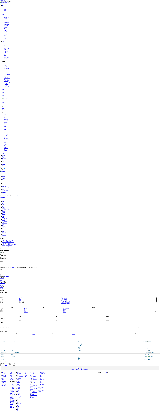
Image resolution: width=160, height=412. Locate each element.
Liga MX (5, 35)
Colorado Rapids (6, 80)
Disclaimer (41, 376)
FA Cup (1, 275)
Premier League (6, 25)
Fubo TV (26, 373)
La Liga (3, 161)
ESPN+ (5, 121)
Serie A (5, 26)
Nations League (6, 23)
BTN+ (4, 137)
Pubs (40, 378)
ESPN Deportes (6, 120)
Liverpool (5, 46)
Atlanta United (12, 391)
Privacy (41, 375)
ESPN (4, 116)
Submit (9, 363)
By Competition (6, 269)
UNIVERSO (5, 129)
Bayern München (6, 56)
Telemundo (5, 128)
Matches (3, 5)
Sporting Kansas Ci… (7, 86)
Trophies (1, 261)
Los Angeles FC (6, 77)
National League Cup (3, 288)
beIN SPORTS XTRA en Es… (6, 221)
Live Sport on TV (42, 383)
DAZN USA (3, 212)
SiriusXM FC (2, 278)
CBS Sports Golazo (6, 138)
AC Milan (5, 53)
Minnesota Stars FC (7, 82)
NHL (44, 384)
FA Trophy (1, 287)
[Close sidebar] (0, 248)
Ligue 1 (5, 28)
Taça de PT (3, 165)
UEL (2, 156)
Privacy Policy (6, 365)
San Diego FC (6, 83)
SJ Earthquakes (12, 398)
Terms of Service (11, 365)
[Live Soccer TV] (2, 0)
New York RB (12, 388)
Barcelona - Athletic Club (33, 373)
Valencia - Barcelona (35, 391)
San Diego (11, 403)
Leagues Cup (5, 34)
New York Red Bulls (7, 69)
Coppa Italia (5, 31)
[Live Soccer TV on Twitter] (42, 389)
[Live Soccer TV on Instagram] (34, 397)
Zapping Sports (6, 150)
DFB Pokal (5, 30)
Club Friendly (5, 38)
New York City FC (6, 68)
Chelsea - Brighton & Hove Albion (34, 378)
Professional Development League (65, 301)
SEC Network (5, 147)
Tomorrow (5, 9)
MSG (4, 145)
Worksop (20, 296)
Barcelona (11, 376)
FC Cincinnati (6, 67)
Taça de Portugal (6, 29)
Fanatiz (5, 114)
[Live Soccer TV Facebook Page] (34, 394)
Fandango (5, 141)
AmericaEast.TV (6, 134)
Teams (3, 41)
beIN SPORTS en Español (5, 209)
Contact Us (41, 382)
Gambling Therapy (104, 372)
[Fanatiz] (16, 195)
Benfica (5, 55)
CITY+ (3, 224)
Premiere (5, 146)
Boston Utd (20, 297)
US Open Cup (5, 18)
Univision (3, 215)
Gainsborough (21, 300)
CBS (4, 115)
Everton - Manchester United (32, 390)
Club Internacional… (7, 64)
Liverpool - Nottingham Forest (33, 376)
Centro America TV (6, 139)
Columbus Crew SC (7, 74)
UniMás (5, 131)
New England (12, 385)
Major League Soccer (6, 17)
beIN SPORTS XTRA (7, 136)
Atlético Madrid (6, 51)
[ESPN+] (18, 195)
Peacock (5, 132)
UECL (3, 157)
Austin (11, 406)
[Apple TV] (8, 195)
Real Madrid (5, 50)
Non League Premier (64, 300)
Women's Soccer (42, 372)
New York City (12, 387)
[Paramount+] (12, 195)
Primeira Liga (4, 192)
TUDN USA (5, 126)
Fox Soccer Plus (6, 119)
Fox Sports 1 (18, 379)
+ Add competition (4, 182)
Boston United (13, 267)
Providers (41, 377)
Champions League (6, 22)
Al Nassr (5, 59)
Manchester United (6, 47)
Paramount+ (18, 382)
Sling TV (26, 372)
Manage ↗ (3, 173)
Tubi (2, 233)
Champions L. (4, 155)
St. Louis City (12, 399)
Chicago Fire (6, 65)
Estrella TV (5, 140)
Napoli (4, 54)
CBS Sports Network (20, 376)
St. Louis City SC (6, 79)
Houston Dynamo (6, 76)
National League (2, 283)
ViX (4, 149)
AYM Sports (5, 135)
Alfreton (20, 298)
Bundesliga (5, 27)
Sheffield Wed (26, 312)
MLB (40, 385)
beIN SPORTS (19, 373)
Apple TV (5, 123)
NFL (42, 384)
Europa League (4, 375)
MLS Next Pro (6, 144)
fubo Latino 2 (4, 227)
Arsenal (5, 44)
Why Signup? (13, 363)
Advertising (41, 374)
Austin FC (6, 85)
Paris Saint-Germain (6, 58)
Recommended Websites (42, 379)
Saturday (5, 10)
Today (4, 8)
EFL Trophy (65, 312)
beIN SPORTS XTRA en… (19, 397)
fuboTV (5, 125)
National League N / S (64, 296)
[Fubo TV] (1, 195)
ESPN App (7, 276)
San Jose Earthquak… (7, 78)
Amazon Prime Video (5, 218)
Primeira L (3, 164)
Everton (5, 49)
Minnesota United (12, 402)
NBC (4, 117)
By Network (2, 269)
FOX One (5, 142)
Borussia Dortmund (6, 57)
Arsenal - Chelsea (34, 392)
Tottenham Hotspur (6, 48)
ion (4, 143)
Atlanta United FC (7, 72)
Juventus (5, 52)
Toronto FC (6, 70)
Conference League (6, 24)
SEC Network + (6, 148)
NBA (40, 384)
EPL (2, 160)
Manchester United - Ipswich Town (33, 381)
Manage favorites (3, 171)
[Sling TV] (5, 195)
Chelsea (5, 45)
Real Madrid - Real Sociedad (33, 372)
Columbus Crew (12, 394)
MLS (2, 159)
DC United (6, 71)
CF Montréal (6, 73)
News (3, 153)
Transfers (1, 262)
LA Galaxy (6, 84)
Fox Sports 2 (5, 122)
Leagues (3, 14)
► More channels (2, 236)
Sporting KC (12, 407)
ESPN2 (5, 118)
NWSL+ (3, 230)
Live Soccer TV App (42, 373)
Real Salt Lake (6, 81)
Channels (3, 89)
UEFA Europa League (5, 190)
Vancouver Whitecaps (11, 395)
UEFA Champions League (5, 187)
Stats (1, 260)
